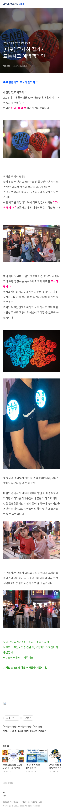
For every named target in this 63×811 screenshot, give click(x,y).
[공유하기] (13, 718)
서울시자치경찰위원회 (13, 788)
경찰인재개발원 (10, 798)
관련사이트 (8, 782)
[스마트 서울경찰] (13, 4)
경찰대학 (7, 793)
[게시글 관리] (17, 718)
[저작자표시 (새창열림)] (35, 718)
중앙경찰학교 (9, 803)
